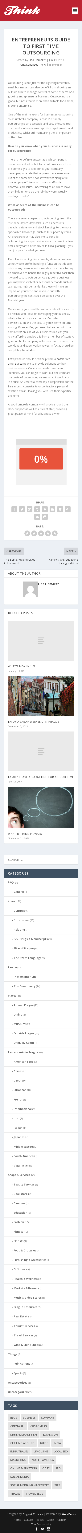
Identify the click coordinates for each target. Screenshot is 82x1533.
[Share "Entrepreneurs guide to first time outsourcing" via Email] (37, 517)
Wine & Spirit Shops (27, 1345)
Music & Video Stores (28, 1297)
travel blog (34, 1493)
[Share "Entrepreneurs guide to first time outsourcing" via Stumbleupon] (68, 509)
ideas (11, 901)
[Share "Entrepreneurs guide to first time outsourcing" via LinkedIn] (52, 509)
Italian (18, 1127)
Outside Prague (24, 1033)
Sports (18, 1373)
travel (15, 1493)
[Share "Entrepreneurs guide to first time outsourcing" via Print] (45, 517)
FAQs (11, 882)
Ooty (46, 1468)
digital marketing (23, 1434)
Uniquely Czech (24, 1043)
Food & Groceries (25, 1250)
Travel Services (23, 1335)
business (29, 1417)
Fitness (18, 1231)
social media (19, 1477)
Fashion (19, 1222)
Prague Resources (25, 1307)
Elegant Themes (33, 1514)
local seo (61, 1451)
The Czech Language (27, 958)
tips (57, 1485)
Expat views (21, 920)
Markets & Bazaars (26, 1288)
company (47, 1417)
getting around (22, 1443)
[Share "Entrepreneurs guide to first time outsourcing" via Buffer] (60, 509)
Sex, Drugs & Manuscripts (31, 939)
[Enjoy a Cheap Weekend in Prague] (41, 696)
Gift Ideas (20, 1269)
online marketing (23, 1468)
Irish (16, 1118)
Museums (20, 1024)
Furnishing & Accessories (30, 1260)
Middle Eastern (24, 1146)
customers (38, 1426)
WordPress (69, 1514)
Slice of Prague (24, 948)
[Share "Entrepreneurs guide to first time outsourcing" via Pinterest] (45, 509)
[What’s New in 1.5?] (41, 641)
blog (13, 1417)
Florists (18, 1241)
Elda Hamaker (37, 60)
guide (44, 1443)
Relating (19, 929)
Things (12, 1354)
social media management (29, 1485)
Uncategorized (18, 1392)
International (23, 1109)
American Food (24, 1061)
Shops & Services (19, 1175)
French (18, 1099)
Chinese (19, 1071)
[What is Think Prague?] (41, 807)
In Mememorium (25, 977)
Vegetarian (21, 1165)
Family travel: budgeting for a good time (41, 777)
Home (17, 1519)
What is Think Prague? (25, 833)
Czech (18, 1080)
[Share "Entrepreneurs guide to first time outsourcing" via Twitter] (22, 509)
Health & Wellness (26, 1279)
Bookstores (21, 1194)
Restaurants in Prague (23, 1052)
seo (58, 1468)
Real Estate (21, 1316)
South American (24, 1156)
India (57, 1443)
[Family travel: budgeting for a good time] (41, 751)
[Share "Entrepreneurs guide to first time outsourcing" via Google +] (29, 509)
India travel (19, 1451)
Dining (18, 1014)
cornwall (17, 1426)
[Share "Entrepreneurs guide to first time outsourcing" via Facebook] (14, 509)
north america (43, 1460)
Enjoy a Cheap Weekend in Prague (33, 721)
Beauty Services (24, 1184)
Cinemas (19, 1203)
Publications (22, 1363)
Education (20, 1212)
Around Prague (24, 1005)
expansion (50, 1434)
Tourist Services (24, 1326)
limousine (41, 1451)
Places (12, 995)
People (12, 967)
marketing (18, 1460)
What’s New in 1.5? (21, 666)
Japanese (20, 1137)
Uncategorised (29, 64)
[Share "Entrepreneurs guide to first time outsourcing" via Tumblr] (37, 509)
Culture (19, 911)
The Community (24, 986)
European (20, 1090)
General (19, 892)
